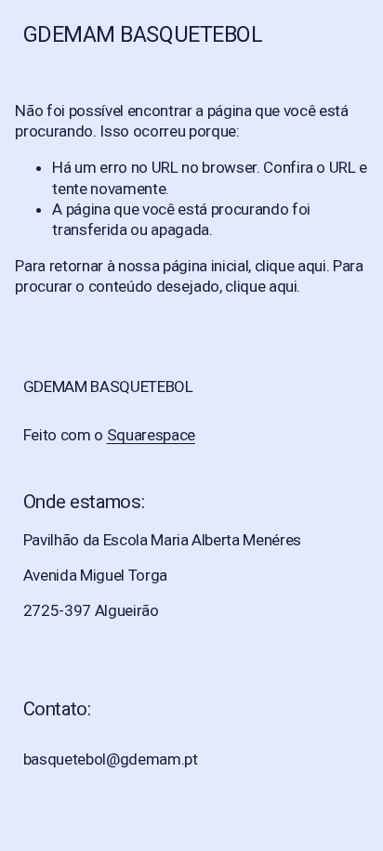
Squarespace (151, 435)
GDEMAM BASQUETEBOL (143, 34)
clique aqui (290, 265)
